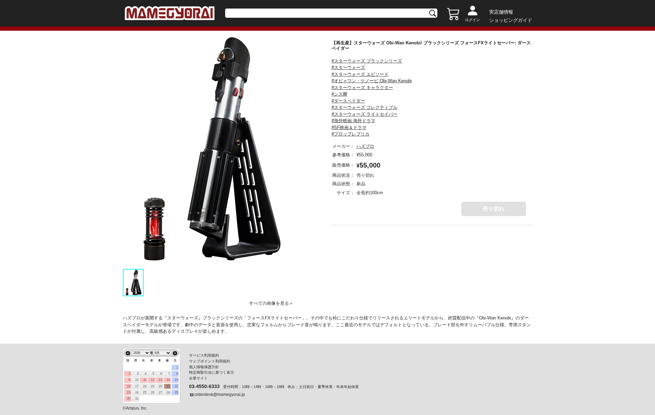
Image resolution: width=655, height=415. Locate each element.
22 (176, 386)
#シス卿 (339, 94)
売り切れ (494, 209)
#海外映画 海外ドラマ (353, 120)
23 (128, 392)
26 (152, 392)
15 (176, 380)
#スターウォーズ (348, 67)
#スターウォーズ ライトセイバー (364, 114)
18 (144, 386)
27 (160, 392)
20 (160, 386)
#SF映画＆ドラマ (349, 127)
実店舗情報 (501, 12)
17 (137, 386)
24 (137, 392)
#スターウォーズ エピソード (360, 74)
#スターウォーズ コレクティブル (364, 107)
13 (160, 380)
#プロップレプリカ (350, 134)
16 (128, 386)
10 (137, 380)
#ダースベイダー (348, 100)
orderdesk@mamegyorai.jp (219, 394)
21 (168, 386)
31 (137, 398)
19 (152, 386)
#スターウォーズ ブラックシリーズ (367, 60)
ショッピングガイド (510, 20)
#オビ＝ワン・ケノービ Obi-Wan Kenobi (372, 80)
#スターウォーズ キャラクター (362, 87)
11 (144, 380)
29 (176, 392)
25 (144, 392)
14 (168, 380)
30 (128, 398)
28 (168, 392)
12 (152, 380)
